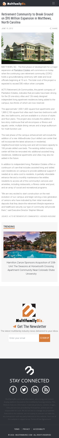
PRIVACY (26, 429)
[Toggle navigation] (53, 3)
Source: (28, 216)
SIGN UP (45, 338)
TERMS (16, 429)
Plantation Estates (22, 70)
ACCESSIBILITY (39, 429)
